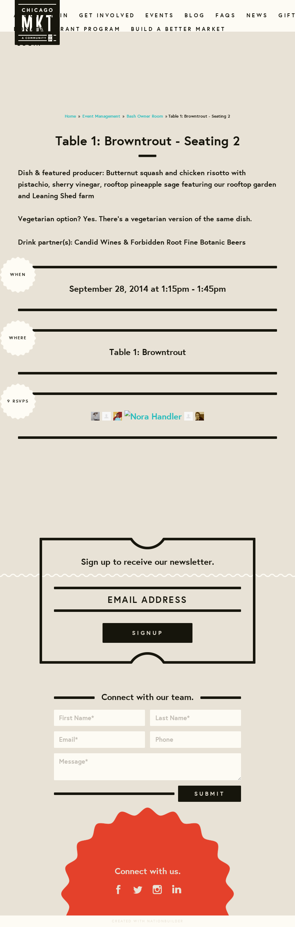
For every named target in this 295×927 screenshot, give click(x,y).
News (256, 15)
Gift (286, 15)
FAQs (224, 15)
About (25, 15)
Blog (194, 15)
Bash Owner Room (145, 116)
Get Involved (104, 15)
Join (58, 15)
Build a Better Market (174, 29)
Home (70, 116)
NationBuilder (165, 921)
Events (158, 15)
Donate (28, 29)
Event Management (101, 116)
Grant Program (85, 29)
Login (29, 43)
